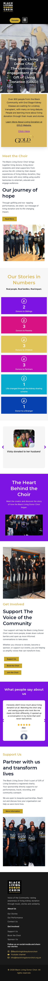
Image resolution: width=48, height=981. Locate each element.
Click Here (24, 131)
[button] (24, 20)
